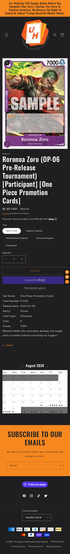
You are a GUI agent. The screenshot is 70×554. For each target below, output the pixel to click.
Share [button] (9, 345)
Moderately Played (18, 239)
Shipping (6, 213)
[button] (6, 34)
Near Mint (13, 231)
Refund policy (57, 542)
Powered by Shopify (38, 542)
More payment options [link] (35, 288)
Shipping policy (54, 546)
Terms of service (35, 546)
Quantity (6, 253)
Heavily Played (46, 239)
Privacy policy (18, 546)
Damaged (13, 246)
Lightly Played (36, 231)
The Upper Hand (21, 542)
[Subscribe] (59, 465)
